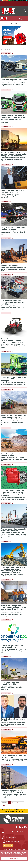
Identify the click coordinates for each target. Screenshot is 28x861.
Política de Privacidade (21, 852)
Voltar (25, 49)
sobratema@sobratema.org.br (12, 841)
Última (4, 805)
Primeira (5, 802)
